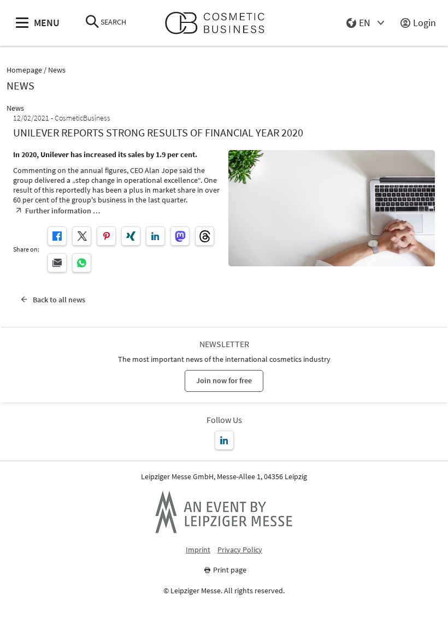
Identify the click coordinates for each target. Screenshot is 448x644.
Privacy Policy (239, 549)
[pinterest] (106, 236)
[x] (81, 236)
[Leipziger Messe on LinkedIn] (224, 440)
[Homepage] (219, 23)
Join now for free (224, 380)
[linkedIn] (155, 236)
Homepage (24, 70)
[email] (57, 262)
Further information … (62, 211)
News (57, 70)
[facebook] (57, 236)
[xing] (130, 236)
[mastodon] (180, 236)
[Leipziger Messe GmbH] (224, 512)
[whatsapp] (81, 262)
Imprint (198, 549)
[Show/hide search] (92, 22)
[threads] (204, 236)
